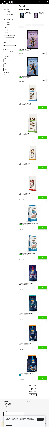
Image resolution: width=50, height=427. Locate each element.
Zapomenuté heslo (6, 74)
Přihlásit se (7, 69)
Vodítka (6, 30)
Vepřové (8, 22)
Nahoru (33, 394)
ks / (14, 414)
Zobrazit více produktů (32, 21)
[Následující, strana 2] (32, 389)
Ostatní (8, 25)
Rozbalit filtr (9, 51)
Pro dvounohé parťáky (9, 37)
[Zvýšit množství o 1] (45, 110)
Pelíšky (6, 27)
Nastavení (9, 424)
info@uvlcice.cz (8, 403)
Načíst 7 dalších (32, 385)
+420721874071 (8, 404)
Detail (43, 53)
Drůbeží (8, 24)
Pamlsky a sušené (10, 19)
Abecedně (21, 26)
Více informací (18, 421)
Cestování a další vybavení (10, 35)
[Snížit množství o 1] (39, 110)
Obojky (6, 29)
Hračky (6, 32)
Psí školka (8, 12)
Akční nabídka (8, 8)
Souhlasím (40, 419)
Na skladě (7, 49)
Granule (8, 17)
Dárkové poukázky (10, 14)
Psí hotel (7, 9)
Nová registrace (6, 72)
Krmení (6, 16)
